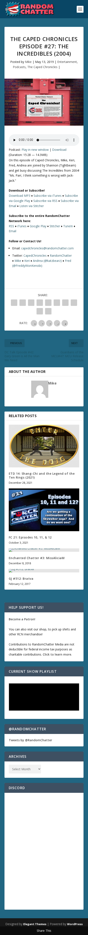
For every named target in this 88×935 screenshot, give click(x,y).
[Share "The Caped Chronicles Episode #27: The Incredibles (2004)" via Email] (39, 311)
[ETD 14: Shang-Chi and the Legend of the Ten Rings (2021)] (44, 446)
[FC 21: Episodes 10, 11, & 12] (44, 509)
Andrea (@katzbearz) (47, 261)
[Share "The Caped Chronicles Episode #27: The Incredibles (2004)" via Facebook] (14, 302)
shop (42, 629)
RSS (11, 226)
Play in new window (35, 150)
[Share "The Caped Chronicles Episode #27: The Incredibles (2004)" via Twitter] (22, 302)
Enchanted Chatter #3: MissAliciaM (37, 558)
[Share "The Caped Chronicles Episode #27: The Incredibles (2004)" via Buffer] (65, 302)
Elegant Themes (34, 924)
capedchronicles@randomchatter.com (47, 248)
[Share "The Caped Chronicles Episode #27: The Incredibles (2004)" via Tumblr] (39, 302)
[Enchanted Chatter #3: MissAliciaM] (44, 550)
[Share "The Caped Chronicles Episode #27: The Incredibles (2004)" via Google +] (31, 302)
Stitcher (55, 226)
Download (59, 150)
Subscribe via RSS (45, 201)
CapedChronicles (35, 255)
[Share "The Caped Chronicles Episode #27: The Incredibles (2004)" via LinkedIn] (57, 302)
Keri (27, 261)
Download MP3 (19, 196)
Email (12, 231)
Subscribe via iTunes (48, 196)
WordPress (75, 924)
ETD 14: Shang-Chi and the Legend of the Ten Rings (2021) (42, 475)
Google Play (38, 226)
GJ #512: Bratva (21, 579)
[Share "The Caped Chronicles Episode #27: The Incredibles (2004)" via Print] (48, 311)
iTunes (21, 226)
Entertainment (67, 62)
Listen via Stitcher (31, 206)
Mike (28, 62)
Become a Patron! (22, 619)
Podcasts (19, 67)
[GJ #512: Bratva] (44, 570)
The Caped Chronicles (42, 67)
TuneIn (68, 226)
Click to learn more (57, 654)
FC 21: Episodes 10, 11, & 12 (30, 537)
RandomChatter (61, 255)
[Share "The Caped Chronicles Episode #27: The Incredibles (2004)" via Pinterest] (48, 302)
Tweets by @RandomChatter (30, 740)
